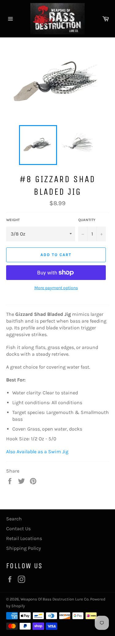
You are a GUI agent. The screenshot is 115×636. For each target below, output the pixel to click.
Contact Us (18, 528)
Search (14, 519)
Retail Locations (24, 538)
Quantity (86, 220)
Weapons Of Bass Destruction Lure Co (55, 599)
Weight (13, 220)
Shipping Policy (23, 548)
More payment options (56, 287)
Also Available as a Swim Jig (37, 451)
